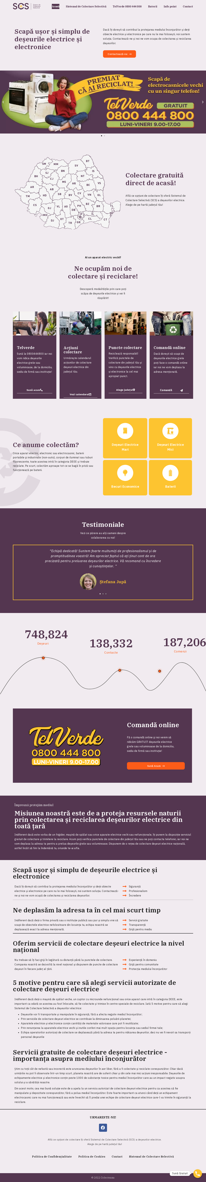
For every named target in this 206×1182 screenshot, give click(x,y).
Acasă (56, 6)
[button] (3, 102)
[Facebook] (103, 1128)
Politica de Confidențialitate (52, 1156)
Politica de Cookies (91, 1156)
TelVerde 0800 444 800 (127, 6)
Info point (170, 6)
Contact (188, 6)
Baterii (152, 6)
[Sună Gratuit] (197, 1173)
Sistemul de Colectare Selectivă (86, 6)
